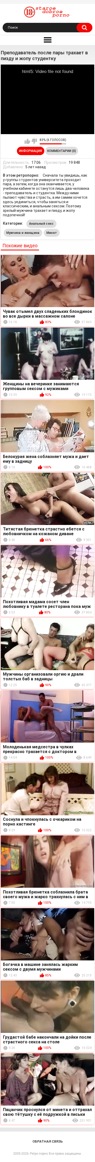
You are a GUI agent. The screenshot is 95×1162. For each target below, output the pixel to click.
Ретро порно (39, 1153)
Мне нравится (27, 141)
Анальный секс (41, 223)
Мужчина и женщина (23, 233)
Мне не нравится (34, 141)
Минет (51, 233)
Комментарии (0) (61, 151)
